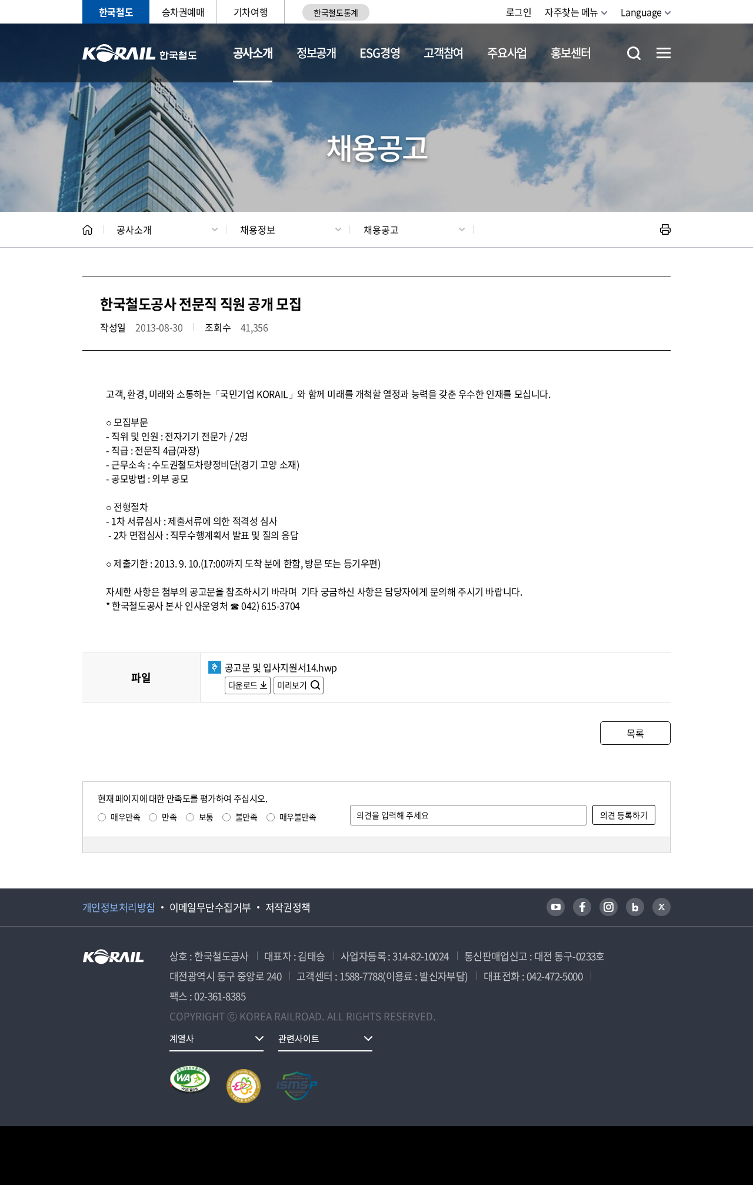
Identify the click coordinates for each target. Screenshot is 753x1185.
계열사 (181, 1038)
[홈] (87, 230)
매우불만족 (297, 816)
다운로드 (243, 685)
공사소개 (252, 52)
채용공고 (381, 229)
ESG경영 (379, 52)
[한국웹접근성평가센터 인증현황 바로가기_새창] (190, 1086)
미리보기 (292, 685)
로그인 (519, 12)
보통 (206, 816)
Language (641, 12)
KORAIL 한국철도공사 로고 (139, 53)
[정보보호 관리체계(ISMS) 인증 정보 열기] (297, 1086)
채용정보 (257, 229)
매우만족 (125, 816)
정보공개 (316, 52)
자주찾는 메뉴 (571, 12)
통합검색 (634, 53)
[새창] (556, 907)
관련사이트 (298, 1038)
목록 (635, 733)
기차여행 (251, 12)
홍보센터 (570, 52)
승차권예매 (183, 12)
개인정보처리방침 (118, 907)
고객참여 (443, 52)
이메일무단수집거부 (210, 907)
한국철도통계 (336, 12)
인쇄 (665, 229)
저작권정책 (288, 907)
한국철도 (116, 12)
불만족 (246, 816)
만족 (169, 816)
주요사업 (507, 52)
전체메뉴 (664, 53)
